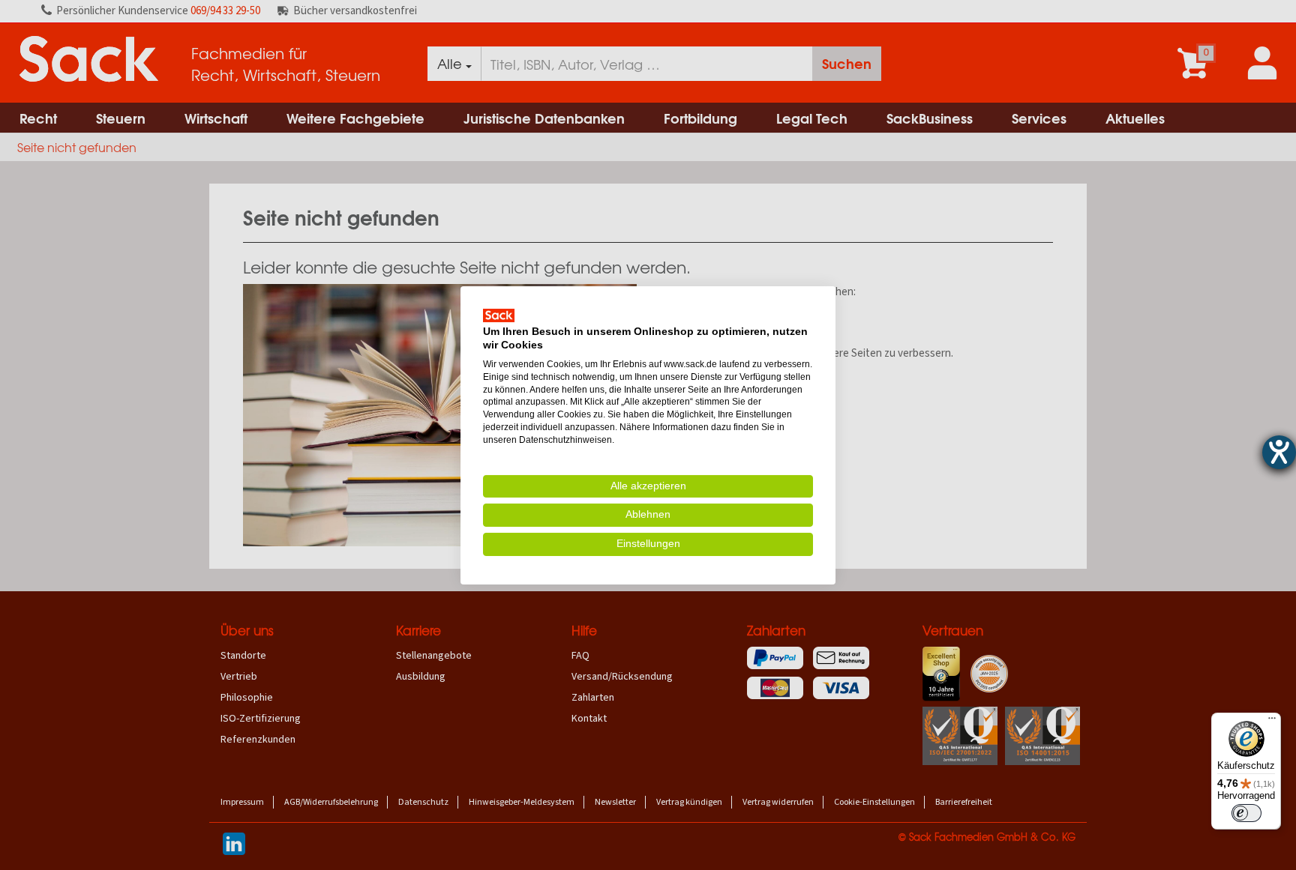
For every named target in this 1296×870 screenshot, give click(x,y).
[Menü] (1272, 722)
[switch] (1247, 813)
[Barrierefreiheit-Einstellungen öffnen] (1279, 452)
